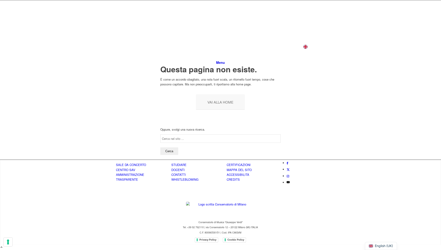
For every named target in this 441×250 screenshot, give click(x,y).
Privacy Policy (207, 239)
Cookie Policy (235, 239)
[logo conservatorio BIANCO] (220, 209)
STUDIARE (179, 165)
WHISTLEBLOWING (184, 179)
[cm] (150, 30)
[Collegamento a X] (288, 169)
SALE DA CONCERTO (131, 165)
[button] (296, 48)
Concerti (227, 47)
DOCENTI (178, 170)
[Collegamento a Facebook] (287, 163)
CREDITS (233, 179)
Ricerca (251, 47)
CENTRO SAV (125, 170)
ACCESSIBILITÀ (238, 174)
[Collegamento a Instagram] (288, 176)
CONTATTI (178, 174)
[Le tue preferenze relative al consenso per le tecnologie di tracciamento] (8, 242)
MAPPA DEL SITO (239, 170)
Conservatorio (140, 47)
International (198, 47)
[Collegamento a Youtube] (288, 182)
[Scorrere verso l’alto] (1, 247)
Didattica (170, 47)
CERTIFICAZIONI (239, 165)
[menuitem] (220, 62)
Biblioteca (276, 47)
